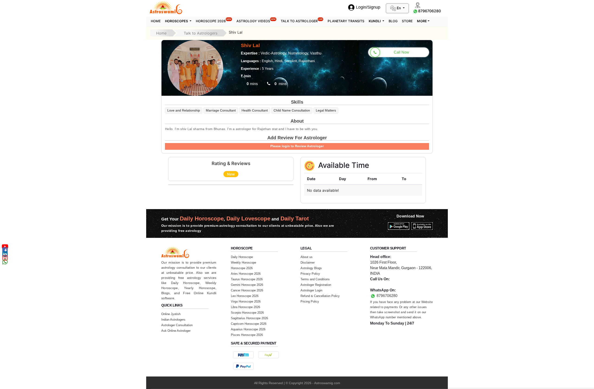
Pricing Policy (309, 301)
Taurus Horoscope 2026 (247, 279)
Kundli (375, 21)
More (422, 21)
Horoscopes (177, 21)
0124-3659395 (382, 285)
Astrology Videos (256, 20)
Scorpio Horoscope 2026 (247, 312)
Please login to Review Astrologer (297, 146)
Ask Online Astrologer (175, 330)
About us (306, 257)
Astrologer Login (311, 290)
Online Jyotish (171, 314)
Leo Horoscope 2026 (244, 296)
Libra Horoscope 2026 (245, 307)
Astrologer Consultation (177, 325)
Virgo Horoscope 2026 (246, 301)
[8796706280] (415, 11)
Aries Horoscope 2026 (246, 273)
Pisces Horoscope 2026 (247, 335)
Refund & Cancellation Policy (320, 296)
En (399, 8)
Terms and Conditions (315, 279)
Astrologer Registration (315, 285)
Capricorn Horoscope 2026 (248, 323)
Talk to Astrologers (200, 33)
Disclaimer (307, 262)
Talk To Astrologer (302, 20)
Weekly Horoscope (243, 262)
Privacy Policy (310, 273)
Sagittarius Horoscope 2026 (249, 318)
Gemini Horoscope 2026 (247, 285)
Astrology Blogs (311, 268)
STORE (407, 21)
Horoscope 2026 (214, 20)
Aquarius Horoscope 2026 (248, 329)
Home (156, 21)
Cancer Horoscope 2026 (247, 290)
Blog (393, 21)
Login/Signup (368, 7)
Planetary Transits (346, 21)
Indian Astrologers (173, 319)
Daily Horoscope (242, 257)
